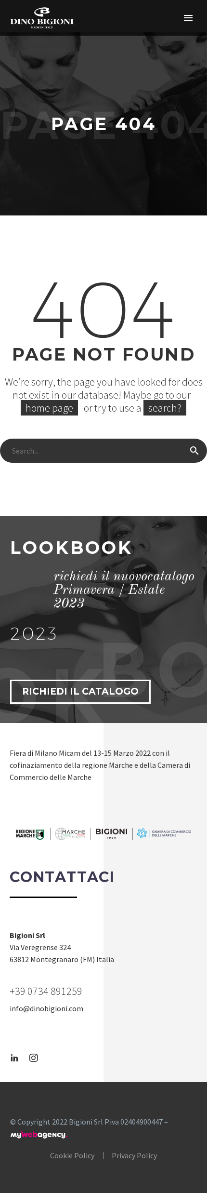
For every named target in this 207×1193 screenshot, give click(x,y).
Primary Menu (188, 18)
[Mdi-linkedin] (14, 1058)
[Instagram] (34, 1058)
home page (49, 408)
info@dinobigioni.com (46, 1008)
